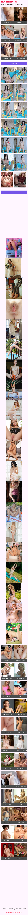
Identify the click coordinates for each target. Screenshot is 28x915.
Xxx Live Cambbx (14, 63)
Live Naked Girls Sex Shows (14, 192)
